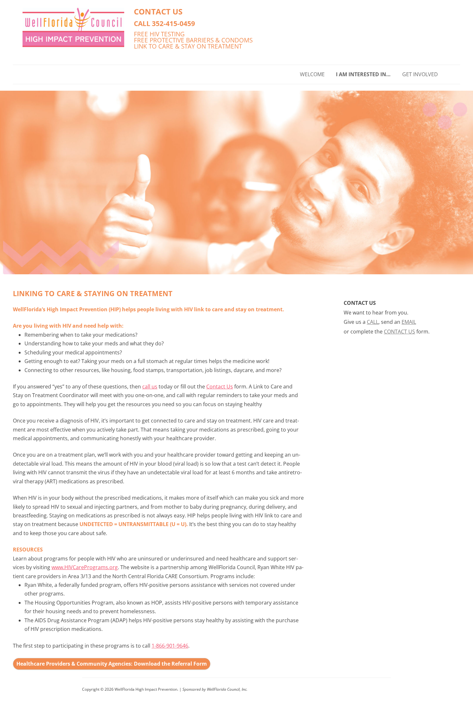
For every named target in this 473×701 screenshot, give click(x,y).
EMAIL (409, 321)
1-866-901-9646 (170, 645)
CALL (372, 321)
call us (149, 386)
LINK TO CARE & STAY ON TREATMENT (188, 46)
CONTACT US (158, 11)
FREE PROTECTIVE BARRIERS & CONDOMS (193, 40)
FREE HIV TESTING (159, 34)
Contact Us (219, 386)
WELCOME (312, 74)
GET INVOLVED (420, 74)
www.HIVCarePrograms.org (84, 567)
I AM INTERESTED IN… (363, 74)
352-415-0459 (173, 23)
